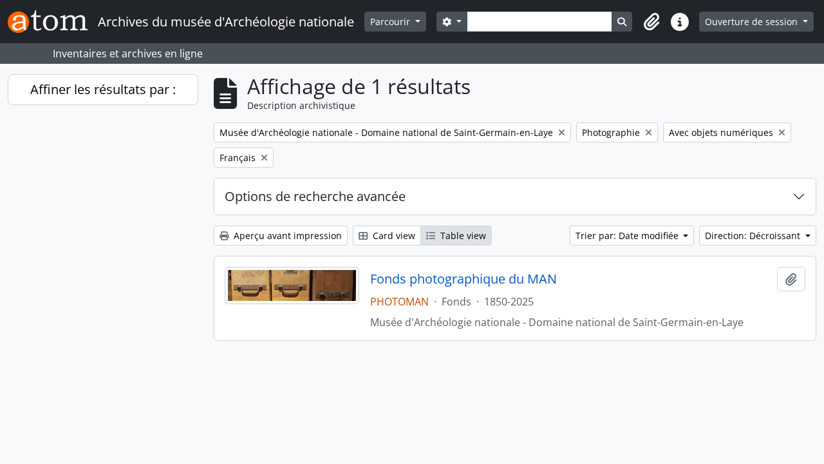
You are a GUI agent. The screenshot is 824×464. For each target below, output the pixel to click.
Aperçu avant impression (286, 235)
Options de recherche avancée (315, 196)
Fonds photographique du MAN (463, 279)
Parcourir (391, 21)
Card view (392, 235)
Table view (462, 235)
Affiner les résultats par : (103, 89)
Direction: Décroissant (754, 235)
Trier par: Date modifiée (628, 235)
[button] (651, 22)
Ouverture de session (752, 21)
